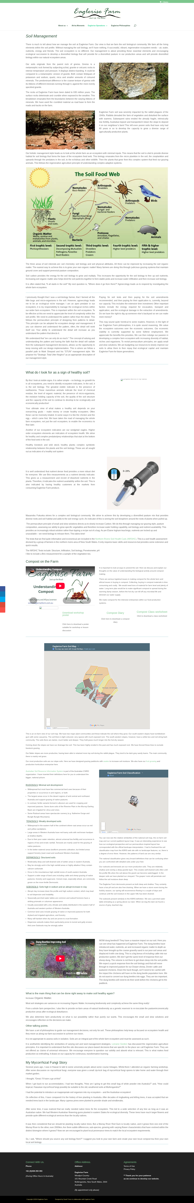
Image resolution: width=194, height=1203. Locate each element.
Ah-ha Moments (78, 26)
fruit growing (151, 761)
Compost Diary (115, 612)
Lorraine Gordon (119, 1044)
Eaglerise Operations (96, 26)
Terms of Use (129, 1166)
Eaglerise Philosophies (120, 26)
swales (106, 761)
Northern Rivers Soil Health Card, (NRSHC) (115, 539)
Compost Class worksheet (152, 611)
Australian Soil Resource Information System (44, 771)
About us (62, 26)
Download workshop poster (73, 613)
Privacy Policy (129, 1169)
